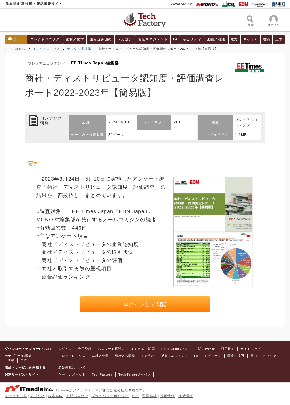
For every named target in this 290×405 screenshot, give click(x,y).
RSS (135, 396)
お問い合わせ (204, 348)
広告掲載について (72, 367)
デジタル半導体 (79, 48)
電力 (234, 39)
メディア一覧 (16, 396)
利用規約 (227, 348)
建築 (266, 39)
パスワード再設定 (111, 348)
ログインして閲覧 (145, 304)
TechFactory (15, 48)
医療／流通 (216, 39)
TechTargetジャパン (134, 374)
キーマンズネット (72, 374)
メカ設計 (125, 39)
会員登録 (84, 348)
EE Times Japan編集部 (95, 63)
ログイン (65, 348)
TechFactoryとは (175, 348)
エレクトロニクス (45, 39)
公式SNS (37, 396)
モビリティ (192, 39)
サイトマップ (250, 348)
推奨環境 (185, 396)
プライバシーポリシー (110, 396)
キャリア (250, 39)
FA (175, 39)
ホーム (18, 39)
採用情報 (167, 396)
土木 (279, 39)
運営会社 (149, 396)
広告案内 (55, 396)
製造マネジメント (153, 39)
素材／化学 (75, 39)
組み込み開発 (101, 39)
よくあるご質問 (143, 348)
